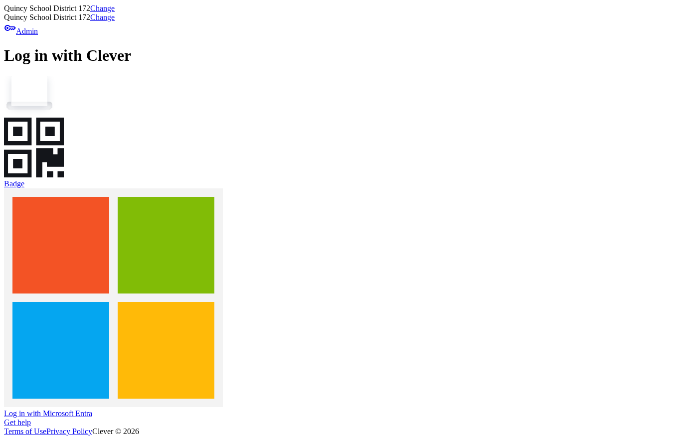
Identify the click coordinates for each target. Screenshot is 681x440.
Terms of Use (25, 431)
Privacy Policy (69, 431)
